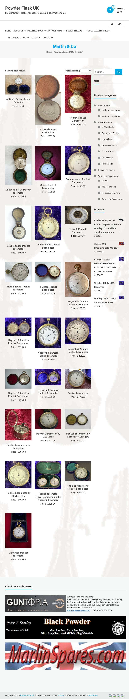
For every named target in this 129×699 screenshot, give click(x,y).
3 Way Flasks (108, 126)
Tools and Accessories (109, 176)
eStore (61, 695)
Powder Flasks (74, 30)
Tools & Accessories (97, 30)
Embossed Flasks (110, 133)
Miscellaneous (35, 30)
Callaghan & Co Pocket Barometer (18, 191)
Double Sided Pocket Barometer (18, 247)
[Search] (118, 72)
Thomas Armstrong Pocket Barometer (78, 487)
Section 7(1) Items (17, 37)
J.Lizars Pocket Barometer (48, 288)
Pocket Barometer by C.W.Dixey (48, 435)
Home (8, 30)
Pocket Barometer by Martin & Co (18, 494)
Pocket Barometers (111, 192)
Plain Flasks (107, 157)
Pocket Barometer (78, 393)
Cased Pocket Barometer (48, 187)
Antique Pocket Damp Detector (18, 101)
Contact (35, 37)
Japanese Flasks (110, 145)
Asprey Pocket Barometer (48, 131)
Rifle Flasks (107, 163)
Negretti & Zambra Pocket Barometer (77, 303)
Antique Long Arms (111, 116)
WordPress (93, 695)
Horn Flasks (107, 139)
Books (105, 180)
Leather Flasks (109, 151)
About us (18, 30)
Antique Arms (55, 30)
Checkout (48, 37)
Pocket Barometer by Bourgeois (18, 447)
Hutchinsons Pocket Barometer (18, 288)
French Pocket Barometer (78, 231)
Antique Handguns (111, 110)
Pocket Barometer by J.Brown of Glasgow (78, 435)
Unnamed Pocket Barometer (18, 554)
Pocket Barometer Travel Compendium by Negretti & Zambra (48, 496)
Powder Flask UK (22, 8)
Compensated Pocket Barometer (78, 181)
